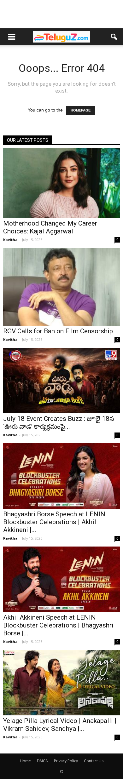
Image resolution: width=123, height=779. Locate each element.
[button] (114, 36)
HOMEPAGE (81, 110)
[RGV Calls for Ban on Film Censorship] (61, 287)
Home (25, 761)
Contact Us (93, 761)
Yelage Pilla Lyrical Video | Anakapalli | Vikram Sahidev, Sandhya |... (59, 724)
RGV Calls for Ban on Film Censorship (58, 331)
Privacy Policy (66, 761)
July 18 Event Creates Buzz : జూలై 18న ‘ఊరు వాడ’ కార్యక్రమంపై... (58, 422)
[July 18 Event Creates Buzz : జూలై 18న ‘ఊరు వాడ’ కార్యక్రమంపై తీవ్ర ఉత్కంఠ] (61, 380)
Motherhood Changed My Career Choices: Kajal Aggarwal (50, 227)
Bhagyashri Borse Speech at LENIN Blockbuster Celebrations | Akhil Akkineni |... (54, 522)
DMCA (42, 761)
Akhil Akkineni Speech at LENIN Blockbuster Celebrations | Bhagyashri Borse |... (58, 625)
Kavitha (10, 239)
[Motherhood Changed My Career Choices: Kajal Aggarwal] (61, 183)
